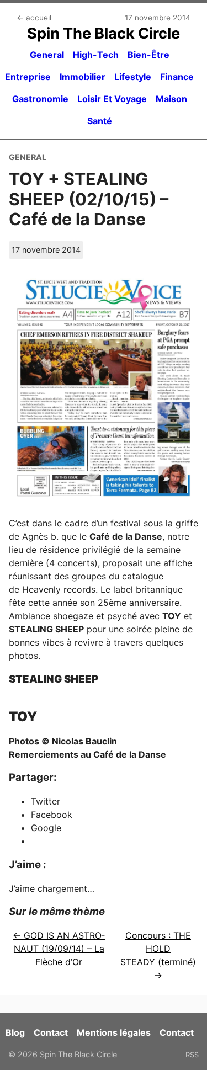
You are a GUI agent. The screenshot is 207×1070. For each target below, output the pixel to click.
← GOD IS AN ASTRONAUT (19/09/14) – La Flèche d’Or (59, 948)
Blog (15, 1032)
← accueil (34, 17)
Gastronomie (40, 98)
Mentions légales (114, 1032)
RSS (192, 1054)
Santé (99, 120)
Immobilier (82, 76)
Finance (177, 76)
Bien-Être (148, 54)
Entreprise (28, 76)
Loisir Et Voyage (112, 98)
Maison (171, 98)
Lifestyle (132, 76)
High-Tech (96, 54)
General (47, 54)
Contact (51, 1032)
